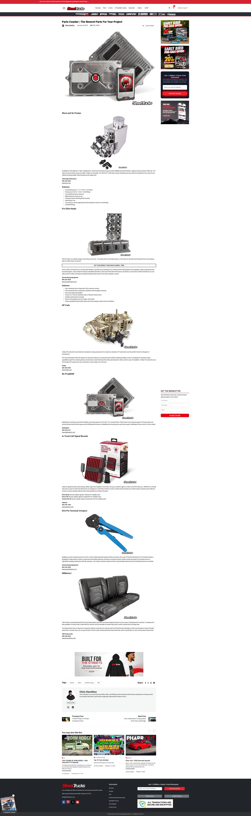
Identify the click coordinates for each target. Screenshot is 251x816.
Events (110, 8)
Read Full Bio (71, 702)
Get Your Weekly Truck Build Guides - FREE (109, 265)
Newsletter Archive (114, 801)
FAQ (110, 794)
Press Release (112, 804)
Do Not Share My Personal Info (117, 797)
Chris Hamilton (70, 25)
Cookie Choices (176, 796)
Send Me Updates (175, 93)
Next (154, 731)
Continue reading (66, 770)
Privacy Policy (112, 807)
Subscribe (132, 8)
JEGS (79, 683)
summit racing (89, 683)
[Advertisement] (175, 375)
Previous (149, 731)
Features (98, 8)
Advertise (111, 788)
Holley (72, 683)
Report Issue (150, 796)
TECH (104, 8)
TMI (98, 683)
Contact (111, 791)
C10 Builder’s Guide (120, 8)
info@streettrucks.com (68, 797)
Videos (140, 8)
